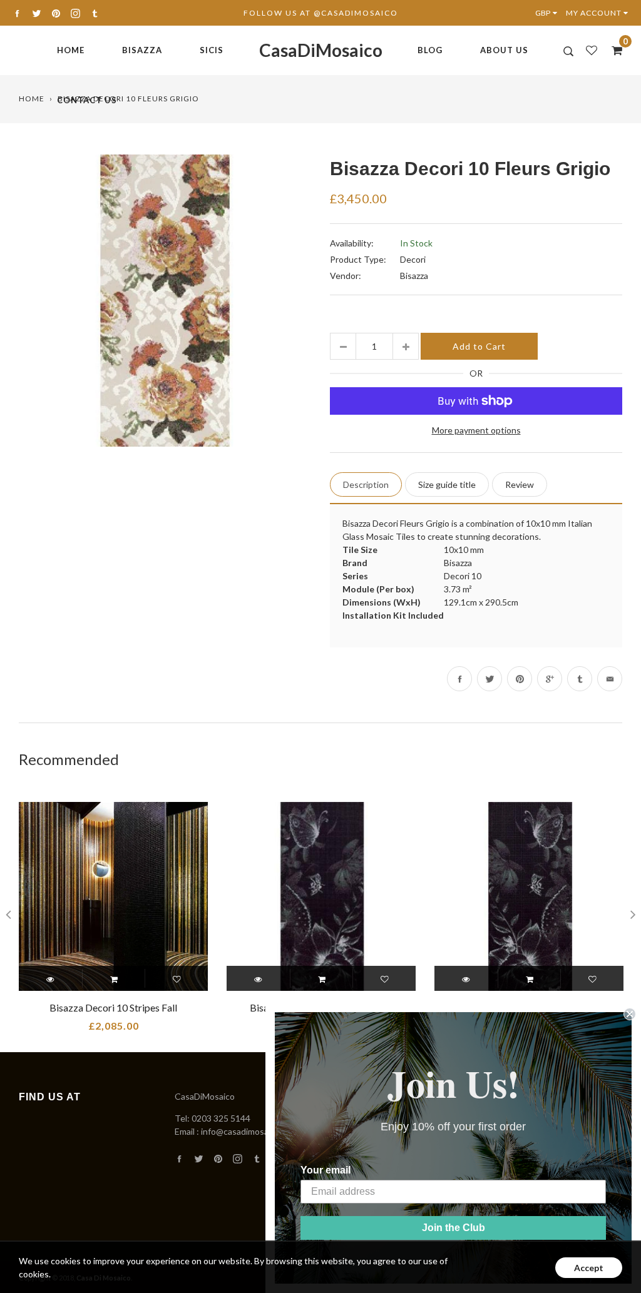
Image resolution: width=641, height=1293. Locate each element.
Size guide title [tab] (447, 484)
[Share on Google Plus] (549, 678)
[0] (612, 50)
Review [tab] (519, 484)
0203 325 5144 (221, 1118)
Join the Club (453, 1227)
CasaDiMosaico (320, 50)
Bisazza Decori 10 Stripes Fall (113, 1007)
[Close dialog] (629, 1014)
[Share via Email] (609, 678)
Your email (325, 1170)
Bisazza (142, 50)
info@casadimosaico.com (249, 1131)
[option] (165, 301)
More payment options (476, 430)
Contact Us (87, 100)
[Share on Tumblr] (579, 678)
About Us (504, 50)
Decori (413, 259)
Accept (588, 1267)
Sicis (211, 50)
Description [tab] (366, 484)
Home (71, 50)
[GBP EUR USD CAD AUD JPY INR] (549, 13)
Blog (430, 50)
